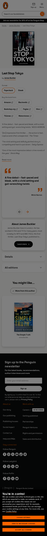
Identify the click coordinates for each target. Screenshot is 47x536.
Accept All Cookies (23, 530)
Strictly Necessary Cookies (23, 524)
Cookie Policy (11, 511)
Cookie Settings (23, 517)
